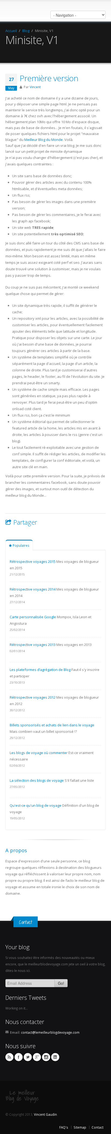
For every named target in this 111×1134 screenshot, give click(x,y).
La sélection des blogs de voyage (37, 780)
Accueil (11, 30)
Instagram (46, 1057)
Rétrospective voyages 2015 (33, 561)
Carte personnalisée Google (33, 616)
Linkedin (55, 1057)
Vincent (35, 87)
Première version (49, 78)
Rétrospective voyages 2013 (33, 644)
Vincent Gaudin (45, 1114)
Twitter (28, 1057)
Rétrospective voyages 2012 (33, 697)
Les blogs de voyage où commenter (39, 752)
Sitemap (80, 1127)
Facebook (19, 1057)
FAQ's (63, 1127)
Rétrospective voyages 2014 (33, 589)
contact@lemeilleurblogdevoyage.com (50, 1032)
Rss (9, 1057)
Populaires (20, 545)
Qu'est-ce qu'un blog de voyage (35, 805)
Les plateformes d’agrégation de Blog (40, 669)
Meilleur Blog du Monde (43, 139)
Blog (25, 30)
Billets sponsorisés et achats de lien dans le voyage (52, 725)
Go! (61, 983)
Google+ (37, 1057)
